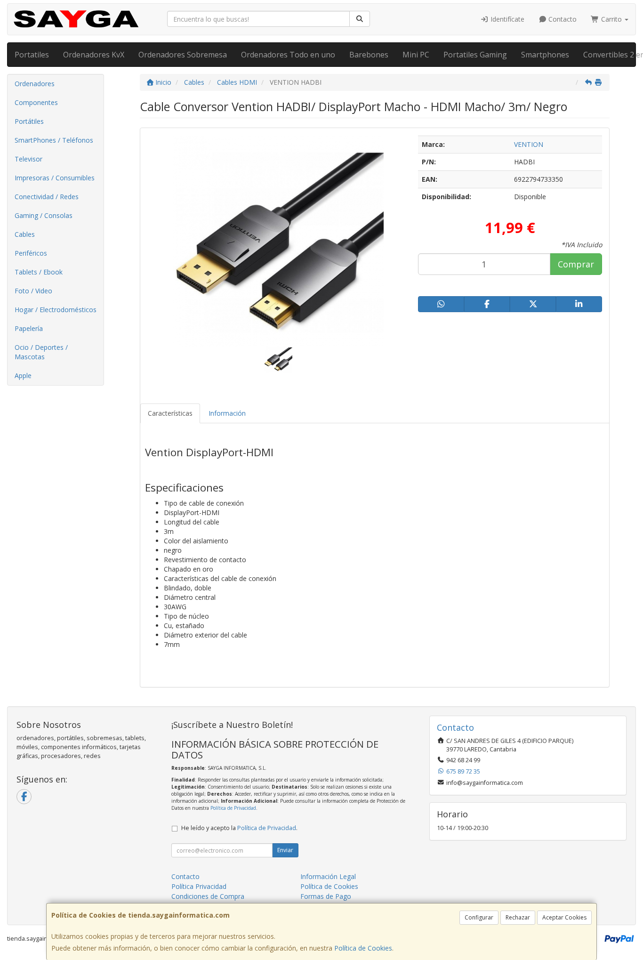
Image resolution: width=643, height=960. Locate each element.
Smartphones (545, 54)
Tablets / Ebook (39, 271)
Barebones (368, 54)
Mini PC (415, 54)
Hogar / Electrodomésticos (55, 309)
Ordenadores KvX (93, 54)
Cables (25, 234)
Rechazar (518, 917)
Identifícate (506, 19)
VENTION (528, 144)
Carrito (611, 19)
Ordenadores (35, 83)
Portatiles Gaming (475, 54)
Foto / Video (33, 290)
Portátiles (29, 121)
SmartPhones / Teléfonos (54, 140)
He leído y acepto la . (239, 828)
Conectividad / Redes (47, 196)
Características (170, 413)
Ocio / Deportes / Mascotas (41, 352)
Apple (23, 375)
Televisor (28, 158)
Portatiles (32, 54)
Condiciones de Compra (207, 896)
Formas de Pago (325, 896)
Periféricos (31, 253)
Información (227, 413)
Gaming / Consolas (43, 215)
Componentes (36, 102)
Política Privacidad (198, 886)
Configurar (479, 917)
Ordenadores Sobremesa (182, 54)
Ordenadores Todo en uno (288, 54)
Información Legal (328, 876)
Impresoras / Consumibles (55, 177)
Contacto (562, 19)
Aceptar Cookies (564, 917)
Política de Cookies (363, 948)
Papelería (29, 328)
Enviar (285, 850)
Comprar (576, 264)
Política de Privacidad (233, 808)
